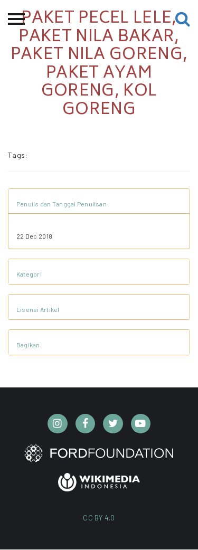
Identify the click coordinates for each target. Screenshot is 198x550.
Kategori (29, 274)
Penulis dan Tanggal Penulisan (61, 203)
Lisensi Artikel (38, 309)
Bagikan (28, 344)
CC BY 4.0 (99, 517)
